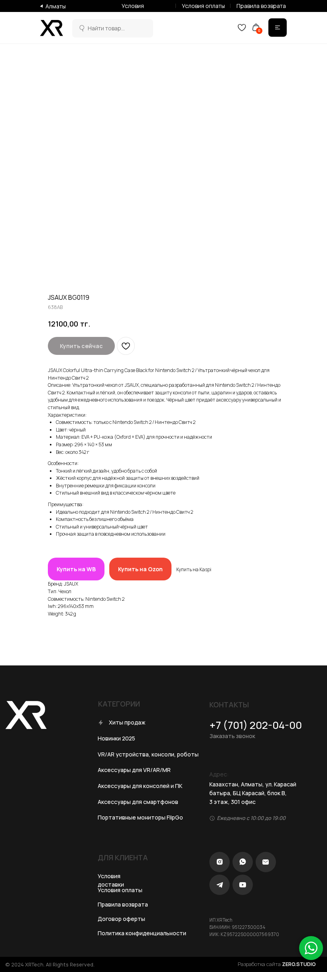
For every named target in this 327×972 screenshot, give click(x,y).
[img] (81, 28)
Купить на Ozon (140, 569)
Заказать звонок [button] (232, 736)
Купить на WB (76, 569)
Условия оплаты (203, 6)
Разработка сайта (277, 964)
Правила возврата (261, 6)
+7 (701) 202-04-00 (255, 725)
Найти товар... (106, 28)
